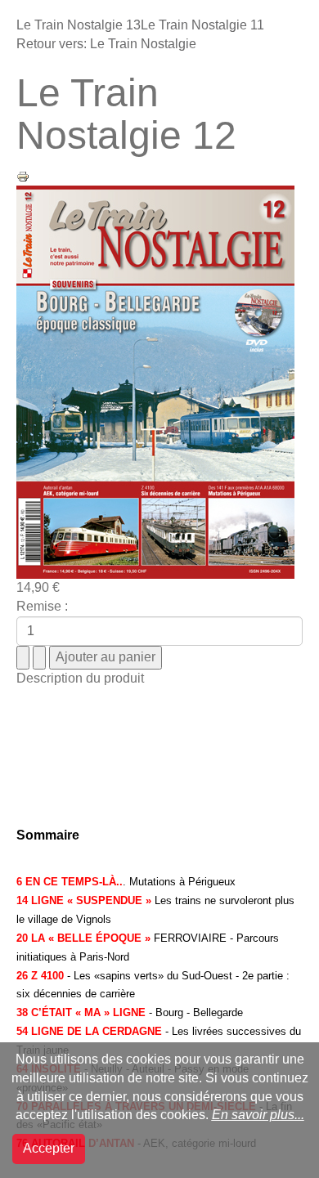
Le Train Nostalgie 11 (202, 25)
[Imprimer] (22, 175)
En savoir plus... (258, 1115)
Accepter (48, 1148)
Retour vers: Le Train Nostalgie (106, 44)
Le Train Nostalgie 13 (78, 25)
